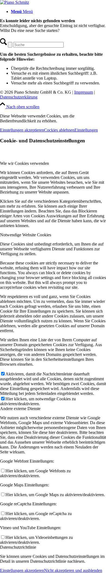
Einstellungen (86, 130)
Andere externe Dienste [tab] (20, 408)
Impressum (83, 92)
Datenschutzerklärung (19, 97)
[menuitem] (58, 11)
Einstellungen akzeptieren (22, 130)
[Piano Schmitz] (14, 2)
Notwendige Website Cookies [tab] (25, 235)
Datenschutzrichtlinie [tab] (18, 547)
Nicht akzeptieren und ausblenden (73, 570)
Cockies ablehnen (59, 130)
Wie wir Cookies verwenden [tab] (24, 163)
